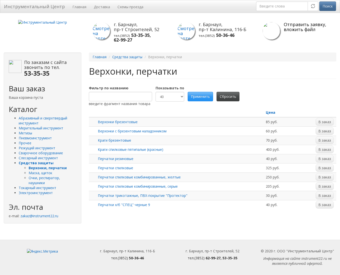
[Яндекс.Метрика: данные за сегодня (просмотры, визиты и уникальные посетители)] (42, 251)
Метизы (25, 133)
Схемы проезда (130, 6)
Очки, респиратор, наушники (44, 180)
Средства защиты (36, 163)
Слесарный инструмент (38, 158)
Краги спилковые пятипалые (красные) (130, 149)
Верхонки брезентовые (118, 121)
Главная (79, 6)
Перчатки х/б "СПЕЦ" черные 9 (124, 204)
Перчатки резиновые (115, 158)
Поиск (328, 6)
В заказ (324, 121)
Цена (270, 112)
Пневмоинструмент (35, 138)
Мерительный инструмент (41, 128)
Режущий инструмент (37, 148)
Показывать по (170, 88)
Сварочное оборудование (41, 153)
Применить (200, 96)
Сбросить (228, 96)
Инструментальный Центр (34, 6)
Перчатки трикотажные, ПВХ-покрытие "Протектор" (142, 195)
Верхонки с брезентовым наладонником (132, 131)
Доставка (102, 6)
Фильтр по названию (108, 88)
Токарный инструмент (37, 187)
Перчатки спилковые (115, 167)
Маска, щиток (40, 172)
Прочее (25, 143)
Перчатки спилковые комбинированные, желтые (139, 177)
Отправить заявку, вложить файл (305, 26)
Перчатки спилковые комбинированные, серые (138, 186)
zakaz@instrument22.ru (39, 216)
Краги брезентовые (114, 140)
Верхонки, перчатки (48, 167)
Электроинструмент (36, 192)
